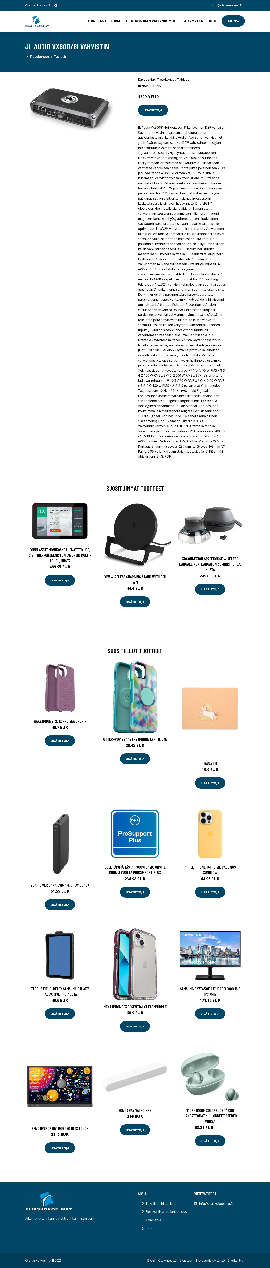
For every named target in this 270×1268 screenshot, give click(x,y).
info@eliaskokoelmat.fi (227, 5)
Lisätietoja (153, 110)
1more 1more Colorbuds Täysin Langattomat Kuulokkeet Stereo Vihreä (210, 1116)
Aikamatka (193, 21)
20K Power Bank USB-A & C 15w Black (60, 885)
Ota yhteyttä (167, 1260)
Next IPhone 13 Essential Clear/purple (135, 1006)
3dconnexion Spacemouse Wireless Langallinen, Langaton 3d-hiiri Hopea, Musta (210, 564)
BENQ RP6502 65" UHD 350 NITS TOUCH (60, 1128)
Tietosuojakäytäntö (210, 1260)
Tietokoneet (39, 56)
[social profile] (56, 5)
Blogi (214, 21)
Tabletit (60, 56)
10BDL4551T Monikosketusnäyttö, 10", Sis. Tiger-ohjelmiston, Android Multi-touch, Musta (60, 555)
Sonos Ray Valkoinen (135, 1110)
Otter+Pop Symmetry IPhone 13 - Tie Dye (135, 739)
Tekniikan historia (103, 21)
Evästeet (186, 1260)
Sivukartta (235, 1260)
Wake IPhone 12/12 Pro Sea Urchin (60, 721)
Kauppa (233, 21)
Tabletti (210, 763)
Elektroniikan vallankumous (152, 21)
